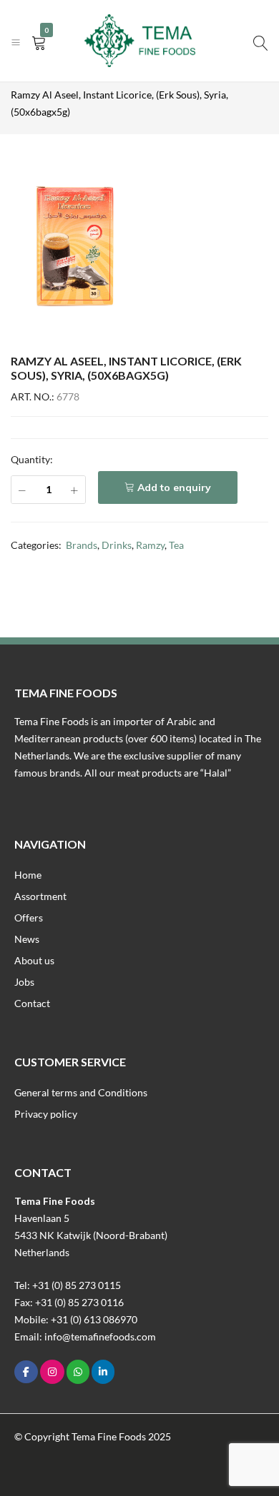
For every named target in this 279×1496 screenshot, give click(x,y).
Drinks (117, 545)
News (26, 939)
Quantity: (32, 459)
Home (27, 875)
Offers (28, 917)
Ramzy (150, 545)
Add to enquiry (174, 487)
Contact (32, 1003)
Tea (176, 545)
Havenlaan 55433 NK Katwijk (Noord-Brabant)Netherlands (90, 1235)
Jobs (24, 982)
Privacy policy (45, 1114)
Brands (81, 545)
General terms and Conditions (80, 1092)
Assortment (40, 896)
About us (34, 960)
